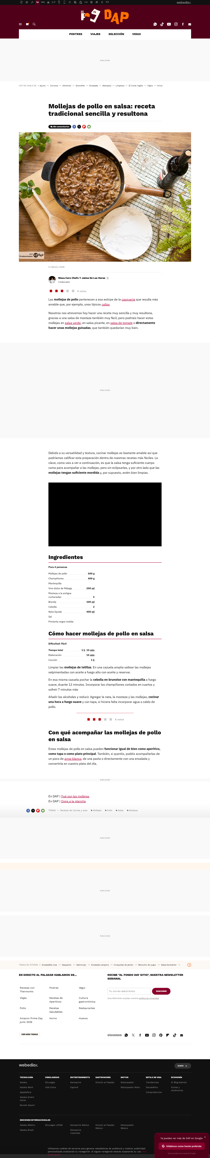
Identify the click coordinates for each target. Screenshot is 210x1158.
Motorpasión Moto (130, 1087)
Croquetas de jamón (124, 965)
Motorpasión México (127, 1126)
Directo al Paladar (105, 1082)
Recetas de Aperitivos (56, 999)
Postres (53, 987)
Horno (53, 1018)
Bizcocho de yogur (147, 965)
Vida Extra (50, 1087)
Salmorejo (81, 965)
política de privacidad (149, 998)
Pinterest (160, 1034)
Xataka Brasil (27, 1130)
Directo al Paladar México (105, 1126)
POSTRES (75, 34)
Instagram (175, 24)
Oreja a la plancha (73, 801)
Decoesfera (152, 1087)
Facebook (182, 24)
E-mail (189, 24)
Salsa (120, 810)
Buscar (34, 24)
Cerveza (54, 85)
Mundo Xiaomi (27, 1105)
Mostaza (133, 810)
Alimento (66, 85)
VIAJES (95, 34)
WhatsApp (155, 24)
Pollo (109, 810)
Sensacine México (79, 1125)
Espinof (74, 1087)
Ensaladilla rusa (49, 965)
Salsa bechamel (169, 965)
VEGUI (136, 34)
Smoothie (80, 85)
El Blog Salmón (179, 1082)
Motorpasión (127, 1082)
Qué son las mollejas (75, 796)
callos (106, 304)
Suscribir (161, 991)
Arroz (159, 85)
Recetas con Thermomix (27, 989)
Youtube (168, 24)
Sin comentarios (61, 126)
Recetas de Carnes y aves (73, 810)
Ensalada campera (100, 965)
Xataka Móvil (26, 1087)
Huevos (83, 1018)
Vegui (82, 987)
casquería (128, 299)
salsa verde (73, 323)
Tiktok (162, 24)
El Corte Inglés (136, 85)
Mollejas (97, 810)
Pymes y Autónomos (177, 1089)
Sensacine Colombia (75, 1131)
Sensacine (75, 1082)
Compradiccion (154, 1092)
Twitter (79, 127)
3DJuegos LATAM (54, 1125)
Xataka (23, 1082)
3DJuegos (50, 1082)
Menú (20, 24)
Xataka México (27, 1125)
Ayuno (43, 85)
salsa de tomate (121, 323)
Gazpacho (67, 965)
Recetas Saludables (55, 1010)
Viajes (23, 997)
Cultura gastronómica (87, 999)
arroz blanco (72, 759)
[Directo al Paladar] (105, 16)
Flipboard (84, 127)
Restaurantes (87, 1008)
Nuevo (27, 24)
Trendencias (152, 1082)
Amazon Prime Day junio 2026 (31, 1020)
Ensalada (93, 85)
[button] (83, 278)
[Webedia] (28, 1065)
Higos (150, 85)
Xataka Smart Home (27, 1098)
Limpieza (120, 85)
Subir (181, 1066)
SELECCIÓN (116, 34)
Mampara (106, 85)
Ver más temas (29, 1034)
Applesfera (25, 1092)
